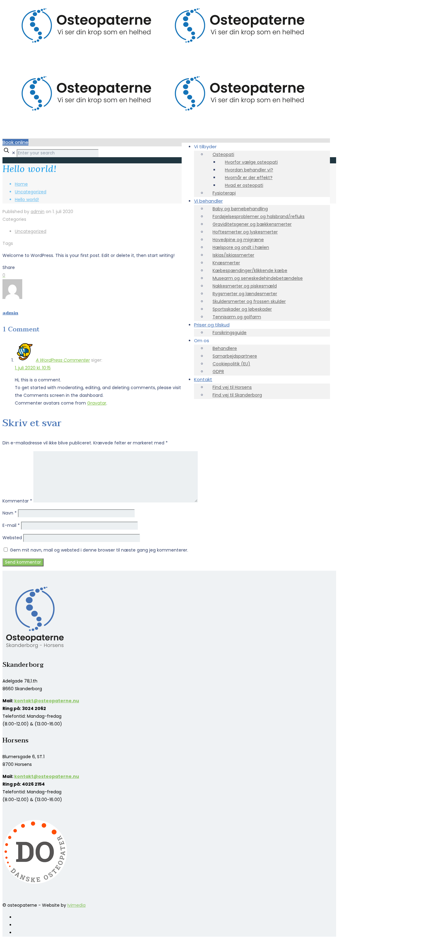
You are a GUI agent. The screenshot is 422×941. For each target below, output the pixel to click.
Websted (12, 538)
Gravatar (96, 403)
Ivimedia (76, 905)
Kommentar (17, 501)
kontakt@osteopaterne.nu (46, 701)
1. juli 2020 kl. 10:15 (33, 368)
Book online (15, 142)
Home (21, 184)
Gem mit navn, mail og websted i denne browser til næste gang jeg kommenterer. (99, 550)
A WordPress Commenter (63, 360)
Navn (9, 513)
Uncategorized (30, 192)
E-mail (11, 525)
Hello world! (27, 199)
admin (37, 211)
